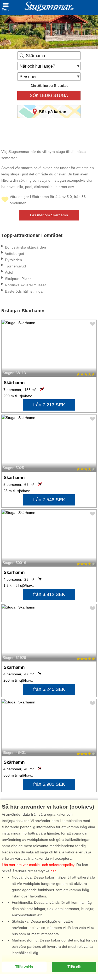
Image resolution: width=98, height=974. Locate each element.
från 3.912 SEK (49, 594)
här (53, 871)
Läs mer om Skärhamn (49, 215)
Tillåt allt (74, 967)
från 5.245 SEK (49, 689)
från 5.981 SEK (49, 784)
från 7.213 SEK (49, 404)
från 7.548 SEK (49, 499)
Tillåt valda (24, 967)
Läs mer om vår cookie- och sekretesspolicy (38, 865)
